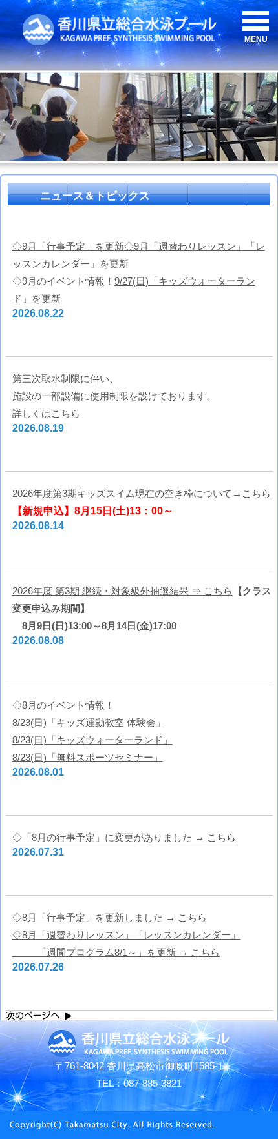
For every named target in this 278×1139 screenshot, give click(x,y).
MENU (256, 39)
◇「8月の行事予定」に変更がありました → (124, 837)
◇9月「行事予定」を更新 (68, 246)
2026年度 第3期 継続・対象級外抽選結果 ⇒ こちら (122, 590)
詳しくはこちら (46, 413)
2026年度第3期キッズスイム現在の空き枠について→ (141, 493)
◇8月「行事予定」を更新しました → (109, 917)
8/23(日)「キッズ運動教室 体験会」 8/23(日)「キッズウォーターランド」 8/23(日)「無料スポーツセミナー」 (92, 740)
